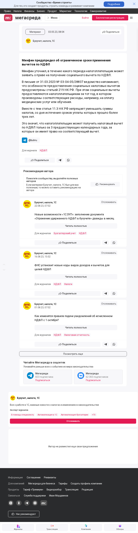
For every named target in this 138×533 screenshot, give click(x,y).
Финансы (29, 11)
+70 (93, 415)
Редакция (87, 489)
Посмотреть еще (73, 354)
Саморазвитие (98, 11)
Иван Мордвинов (58, 495)
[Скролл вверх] (4, 133)
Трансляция (71, 489)
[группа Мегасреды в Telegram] (27, 504)
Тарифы (62, 483)
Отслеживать (108, 202)
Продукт (52, 11)
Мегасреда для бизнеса (41, 483)
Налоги (18, 11)
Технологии (80, 11)
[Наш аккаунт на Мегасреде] (43, 504)
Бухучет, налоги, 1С (44, 41)
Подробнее (114, 4)
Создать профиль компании (86, 483)
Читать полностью (76, 226)
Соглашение (34, 477)
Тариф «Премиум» (33, 489)
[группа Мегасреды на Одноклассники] (19, 504)
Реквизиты (50, 477)
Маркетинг (66, 11)
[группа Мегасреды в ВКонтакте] (10, 504)
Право (7, 11)
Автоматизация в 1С (47, 415)
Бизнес (41, 11)
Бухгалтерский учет (65, 233)
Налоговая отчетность (77, 335)
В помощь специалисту (22, 415)
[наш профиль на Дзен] (35, 504)
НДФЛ (43, 150)
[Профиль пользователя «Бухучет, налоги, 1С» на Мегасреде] (28, 41)
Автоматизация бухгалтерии (74, 415)
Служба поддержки (35, 495)
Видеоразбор (54, 489)
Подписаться (42, 380)
